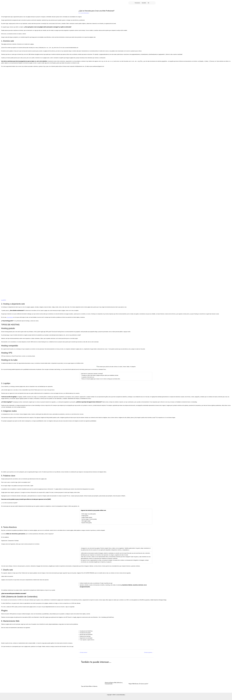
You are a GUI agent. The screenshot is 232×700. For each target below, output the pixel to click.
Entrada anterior (83, 652)
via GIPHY (3, 300)
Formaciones (137, 2)
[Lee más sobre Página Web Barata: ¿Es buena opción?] (140, 674)
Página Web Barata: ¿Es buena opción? (138, 683)
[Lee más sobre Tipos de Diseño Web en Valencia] (92, 675)
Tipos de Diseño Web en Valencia (89, 686)
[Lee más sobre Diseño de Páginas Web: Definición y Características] (116, 673)
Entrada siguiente (148, 652)
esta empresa (10, 317)
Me (148, 2)
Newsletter (144, 2)
